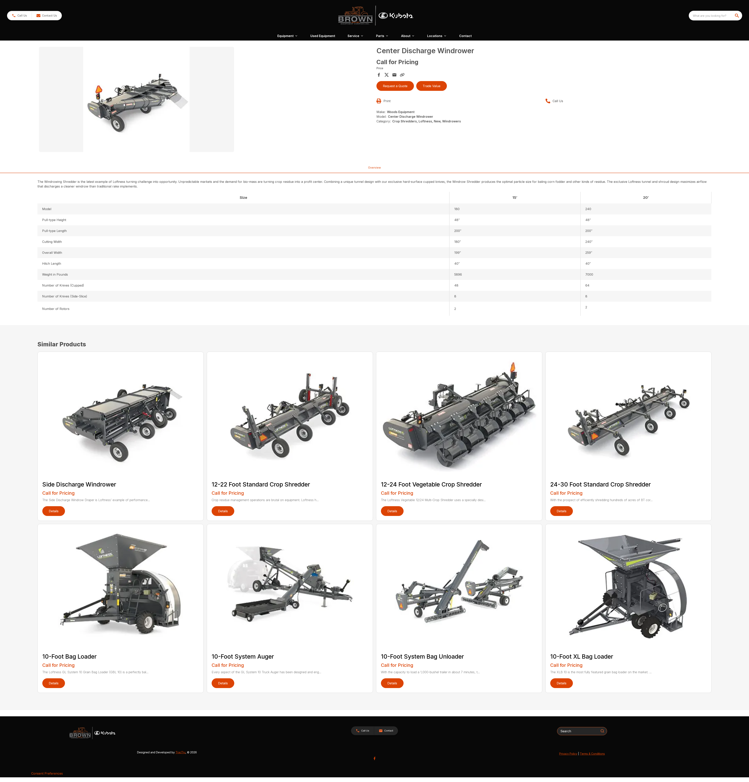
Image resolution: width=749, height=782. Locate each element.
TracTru (180, 752)
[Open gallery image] (136, 99)
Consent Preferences (47, 773)
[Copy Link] (402, 75)
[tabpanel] (206, 100)
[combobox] (715, 15)
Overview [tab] (374, 167)
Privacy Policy (568, 753)
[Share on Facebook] (378, 75)
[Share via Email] (394, 75)
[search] (737, 15)
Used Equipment (322, 36)
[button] (19, 15)
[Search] (602, 731)
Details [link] (54, 511)
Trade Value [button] (431, 86)
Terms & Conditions (592, 753)
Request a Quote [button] (395, 86)
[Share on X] (386, 75)
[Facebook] (374, 758)
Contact (465, 36)
